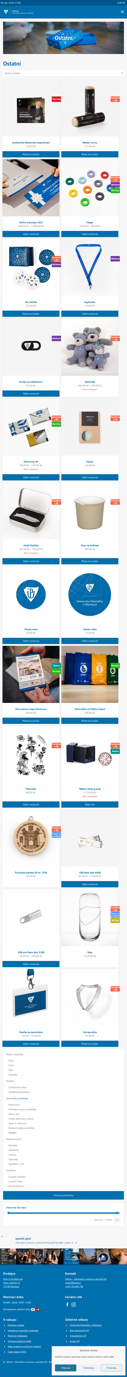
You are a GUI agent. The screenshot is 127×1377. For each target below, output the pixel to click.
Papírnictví (14, 1104)
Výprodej (13, 1159)
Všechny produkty (63, 1195)
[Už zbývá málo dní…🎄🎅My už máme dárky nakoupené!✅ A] (103, 1256)
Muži (11, 1065)
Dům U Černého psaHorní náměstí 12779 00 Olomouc (13, 1282)
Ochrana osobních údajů (19, 1341)
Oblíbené (13, 1150)
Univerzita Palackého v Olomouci (86, 1325)
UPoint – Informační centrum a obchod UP (85, 1278)
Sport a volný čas (17, 1123)
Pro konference (16, 1186)
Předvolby (111, 1368)
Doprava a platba (16, 1325)
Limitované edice (17, 1087)
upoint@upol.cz (73, 1282)
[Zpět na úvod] (18, 12)
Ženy (11, 1060)
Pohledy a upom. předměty (22, 1109)
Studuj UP (74, 1341)
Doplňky (13, 1074)
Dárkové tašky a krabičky (21, 1128)
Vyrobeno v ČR (16, 1163)
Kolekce (10, 1081)
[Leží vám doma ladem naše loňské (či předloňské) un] (71, 1256)
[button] (122, 12)
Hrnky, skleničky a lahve (21, 1118)
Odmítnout (88, 1368)
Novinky (13, 1145)
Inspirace (11, 1170)
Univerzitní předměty (17, 1098)
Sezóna (12, 1154)
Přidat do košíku (30, 154)
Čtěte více (90, 804)
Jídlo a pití (14, 1114)
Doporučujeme (14, 1139)
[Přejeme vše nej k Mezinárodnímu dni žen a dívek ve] (56, 1256)
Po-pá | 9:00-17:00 (11, 2)
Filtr (117, 1220)
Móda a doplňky (14, 1054)
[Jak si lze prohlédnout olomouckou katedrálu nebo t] (40, 1256)
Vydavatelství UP (78, 1335)
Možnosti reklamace (17, 1335)
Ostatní (12, 1132)
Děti (11, 1070)
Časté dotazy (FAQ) (17, 1351)
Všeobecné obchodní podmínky (23, 1330)
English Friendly (17, 1176)
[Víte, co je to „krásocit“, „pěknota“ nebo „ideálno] (8, 1256)
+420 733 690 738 (74, 1286)
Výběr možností (31, 234)
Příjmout (65, 1368)
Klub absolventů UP (79, 1330)
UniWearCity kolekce (19, 1092)
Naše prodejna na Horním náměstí (24, 1346)
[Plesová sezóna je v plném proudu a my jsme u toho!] (24, 1256)
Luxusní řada (15, 1181)
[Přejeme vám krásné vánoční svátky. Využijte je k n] (87, 1256)
